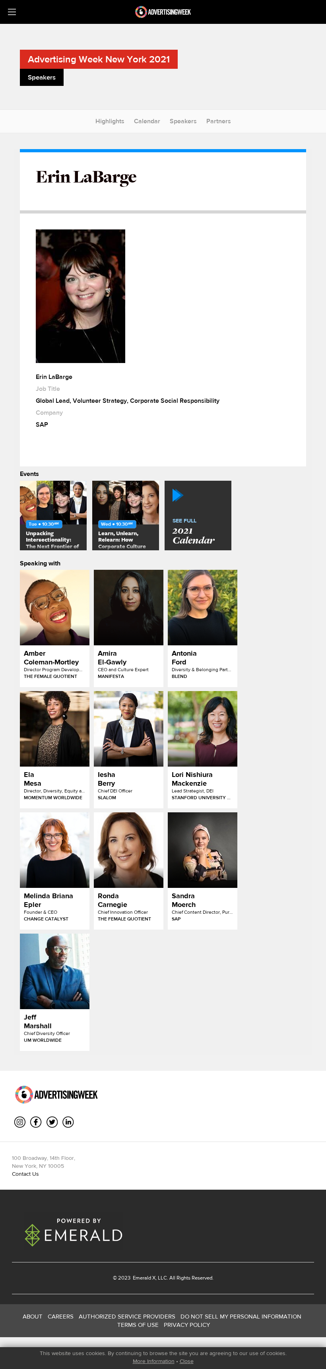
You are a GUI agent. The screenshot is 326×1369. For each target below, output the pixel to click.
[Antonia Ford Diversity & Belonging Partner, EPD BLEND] (202, 607)
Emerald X (143, 1278)
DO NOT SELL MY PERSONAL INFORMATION (240, 1316)
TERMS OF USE (138, 1324)
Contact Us (25, 1174)
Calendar (147, 121)
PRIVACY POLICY (187, 1324)
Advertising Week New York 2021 (99, 59)
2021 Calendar (193, 532)
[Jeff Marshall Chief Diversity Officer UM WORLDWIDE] (54, 971)
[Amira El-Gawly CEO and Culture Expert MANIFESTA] (128, 607)
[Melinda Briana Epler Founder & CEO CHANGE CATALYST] (54, 850)
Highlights (109, 121)
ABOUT (33, 1316)
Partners (218, 121)
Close (187, 1361)
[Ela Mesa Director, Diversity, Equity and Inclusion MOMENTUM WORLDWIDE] (54, 729)
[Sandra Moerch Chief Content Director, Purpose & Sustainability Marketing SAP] (202, 850)
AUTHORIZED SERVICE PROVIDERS (127, 1316)
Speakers (183, 121)
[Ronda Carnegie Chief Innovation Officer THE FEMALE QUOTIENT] (128, 850)
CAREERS (61, 1316)
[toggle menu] (12, 12)
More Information (154, 1361)
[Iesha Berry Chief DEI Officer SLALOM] (128, 729)
